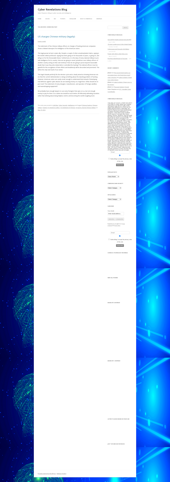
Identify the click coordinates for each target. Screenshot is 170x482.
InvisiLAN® (73, 19)
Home (39, 19)
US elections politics (54, 108)
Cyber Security (63, 105)
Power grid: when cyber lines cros (118, 54)
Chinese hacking (87, 105)
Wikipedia (99, 19)
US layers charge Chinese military (86, 108)
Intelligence (71, 105)
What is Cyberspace (86, 19)
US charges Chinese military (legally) (56, 36)
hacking (45, 108)
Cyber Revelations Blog (52, 9)
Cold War (55, 105)
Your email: (111, 211)
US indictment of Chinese (67, 108)
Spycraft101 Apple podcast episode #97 (119, 40)
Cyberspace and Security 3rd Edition (118, 49)
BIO (55, 19)
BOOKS (48, 19)
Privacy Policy (117, 225)
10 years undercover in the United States (120, 44)
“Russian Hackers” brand (121, 87)
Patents (62, 19)
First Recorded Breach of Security (117, 58)
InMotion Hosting (61, 474)
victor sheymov (112, 77)
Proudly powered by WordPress (47, 474)
